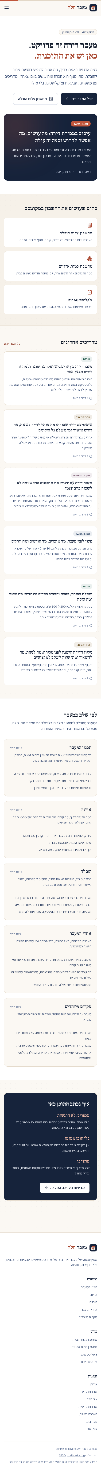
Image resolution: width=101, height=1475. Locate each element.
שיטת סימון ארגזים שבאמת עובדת (70, 843)
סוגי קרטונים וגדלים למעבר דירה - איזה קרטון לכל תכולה (56, 836)
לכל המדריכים (82, 98)
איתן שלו (92, 1429)
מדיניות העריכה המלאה (67, 1187)
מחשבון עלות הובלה (32, 98)
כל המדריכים (12, 343)
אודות (93, 1384)
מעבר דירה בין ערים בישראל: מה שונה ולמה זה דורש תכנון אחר (55, 369)
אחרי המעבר (80, 934)
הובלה (86, 872)
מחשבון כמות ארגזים (84, 1347)
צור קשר (92, 1399)
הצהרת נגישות (88, 1414)
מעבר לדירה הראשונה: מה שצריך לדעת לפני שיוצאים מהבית (53, 1045)
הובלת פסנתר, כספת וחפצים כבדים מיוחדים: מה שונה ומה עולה (50, 596)
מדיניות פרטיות (87, 1407)
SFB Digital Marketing (72, 1455)
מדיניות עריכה (88, 1392)
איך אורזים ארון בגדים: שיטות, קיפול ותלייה (65, 850)
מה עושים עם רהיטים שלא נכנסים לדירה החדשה (61, 985)
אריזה (86, 810)
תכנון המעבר (80, 748)
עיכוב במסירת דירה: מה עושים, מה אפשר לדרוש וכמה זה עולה (55, 137)
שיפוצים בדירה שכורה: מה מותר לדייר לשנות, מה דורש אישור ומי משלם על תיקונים (52, 427)
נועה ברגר (91, 1421)
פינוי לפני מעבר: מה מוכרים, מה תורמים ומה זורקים (52, 541)
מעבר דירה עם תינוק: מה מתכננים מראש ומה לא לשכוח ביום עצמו (54, 485)
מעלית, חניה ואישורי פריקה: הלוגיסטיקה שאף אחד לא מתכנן (54, 912)
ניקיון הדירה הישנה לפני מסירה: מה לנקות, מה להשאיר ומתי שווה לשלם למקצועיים (55, 655)
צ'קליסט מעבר (88, 1354)
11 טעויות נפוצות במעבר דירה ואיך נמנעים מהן (62, 788)
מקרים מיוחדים (78, 1007)
